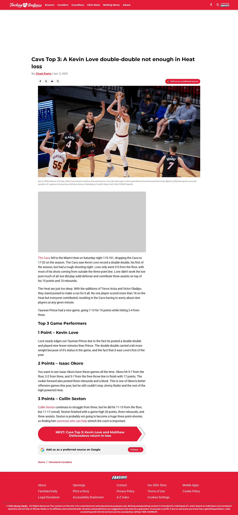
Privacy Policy (125, 491)
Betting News (111, 4)
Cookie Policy (191, 491)
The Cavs (44, 258)
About (126, 4)
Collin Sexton (46, 407)
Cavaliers (62, 4)
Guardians (77, 4)
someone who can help (72, 421)
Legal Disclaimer (49, 497)
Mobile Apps (191, 485)
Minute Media (20, 506)
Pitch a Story (81, 491)
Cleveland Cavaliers (60, 462)
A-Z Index (123, 497)
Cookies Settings (158, 497)
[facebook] (211, 4)
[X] (217, 4)
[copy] (58, 81)
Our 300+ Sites (157, 485)
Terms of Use (156, 491)
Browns (49, 4)
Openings (79, 485)
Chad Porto (43, 73)
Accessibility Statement (88, 497)
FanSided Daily (47, 491)
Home (41, 462)
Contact (122, 485)
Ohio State (93, 4)
